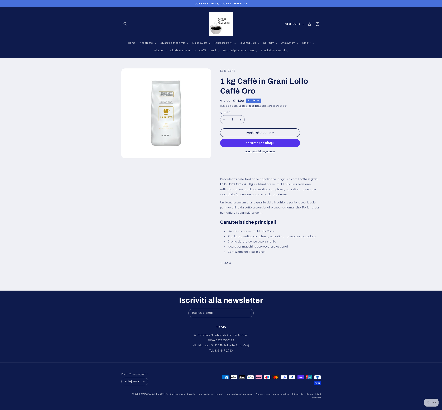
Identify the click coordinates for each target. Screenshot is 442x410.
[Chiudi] (381, 76)
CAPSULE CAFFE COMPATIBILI (157, 394)
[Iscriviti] (249, 313)
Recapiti (316, 398)
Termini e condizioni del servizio (272, 394)
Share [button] (227, 263)
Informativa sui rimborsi (211, 394)
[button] (125, 24)
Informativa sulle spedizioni (306, 394)
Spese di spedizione (250, 106)
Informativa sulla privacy (239, 394)
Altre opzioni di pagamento (260, 151)
